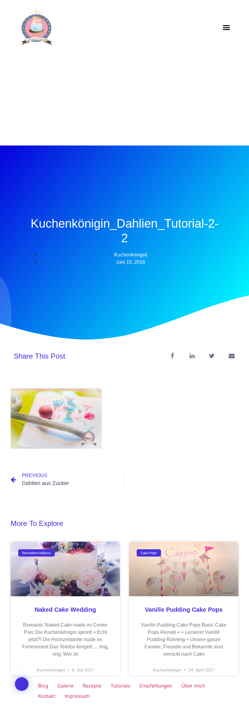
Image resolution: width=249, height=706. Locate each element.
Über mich (193, 686)
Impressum (77, 696)
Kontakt (47, 696)
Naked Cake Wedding (65, 609)
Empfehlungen (155, 686)
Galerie (65, 686)
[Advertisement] (124, 100)
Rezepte (92, 686)
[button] (226, 27)
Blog (43, 686)
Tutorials (120, 686)
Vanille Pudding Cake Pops (184, 609)
